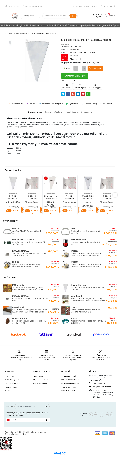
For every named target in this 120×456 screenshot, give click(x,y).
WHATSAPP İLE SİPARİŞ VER (75, 76)
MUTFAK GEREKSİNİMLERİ (70, 383)
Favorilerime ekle (70, 81)
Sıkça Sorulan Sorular (41, 380)
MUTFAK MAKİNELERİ (68, 376)
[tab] (35, 112)
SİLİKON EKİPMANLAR (68, 391)
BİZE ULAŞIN (94, 371)
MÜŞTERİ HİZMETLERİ (41, 371)
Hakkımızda (9, 376)
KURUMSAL (9, 371)
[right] (115, 194)
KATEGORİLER (67, 371)
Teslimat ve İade (11, 387)
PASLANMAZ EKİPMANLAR (70, 380)
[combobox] (9, 420)
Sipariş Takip (77, 6)
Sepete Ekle (96, 68)
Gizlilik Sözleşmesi (12, 380)
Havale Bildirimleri (40, 383)
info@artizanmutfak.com (102, 387)
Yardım (86, 6)
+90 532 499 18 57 (99, 383)
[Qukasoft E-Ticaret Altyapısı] (60, 453)
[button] (110, 16)
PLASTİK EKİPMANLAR (68, 387)
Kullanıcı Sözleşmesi (12, 383)
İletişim (94, 6)
